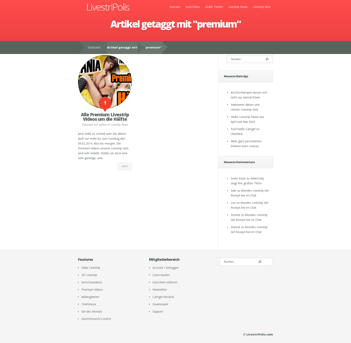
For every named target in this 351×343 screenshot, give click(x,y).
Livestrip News (238, 7)
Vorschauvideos (91, 282)
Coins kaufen (161, 275)
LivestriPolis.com (259, 334)
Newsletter (160, 289)
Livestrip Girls (261, 7)
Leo (233, 203)
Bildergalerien (90, 297)
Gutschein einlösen (165, 282)
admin (103, 124)
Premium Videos (92, 289)
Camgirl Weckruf (163, 297)
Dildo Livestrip (90, 268)
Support (158, 311)
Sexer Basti (238, 178)
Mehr (124, 166)
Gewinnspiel (160, 304)
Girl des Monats (91, 311)
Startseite (94, 47)
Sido (233, 190)
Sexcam (175, 7)
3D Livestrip (89, 275)
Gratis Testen (214, 7)
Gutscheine (192, 7)
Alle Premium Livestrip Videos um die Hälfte (105, 116)
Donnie (235, 215)
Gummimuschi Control (96, 319)
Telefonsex (88, 304)
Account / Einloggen (166, 268)
